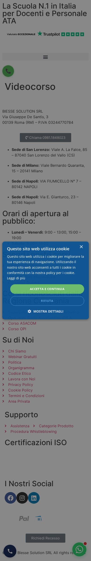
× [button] (81, 247)
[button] (45, 311)
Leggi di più (16, 278)
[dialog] (45, 280)
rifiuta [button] (47, 301)
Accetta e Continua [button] (47, 289)
